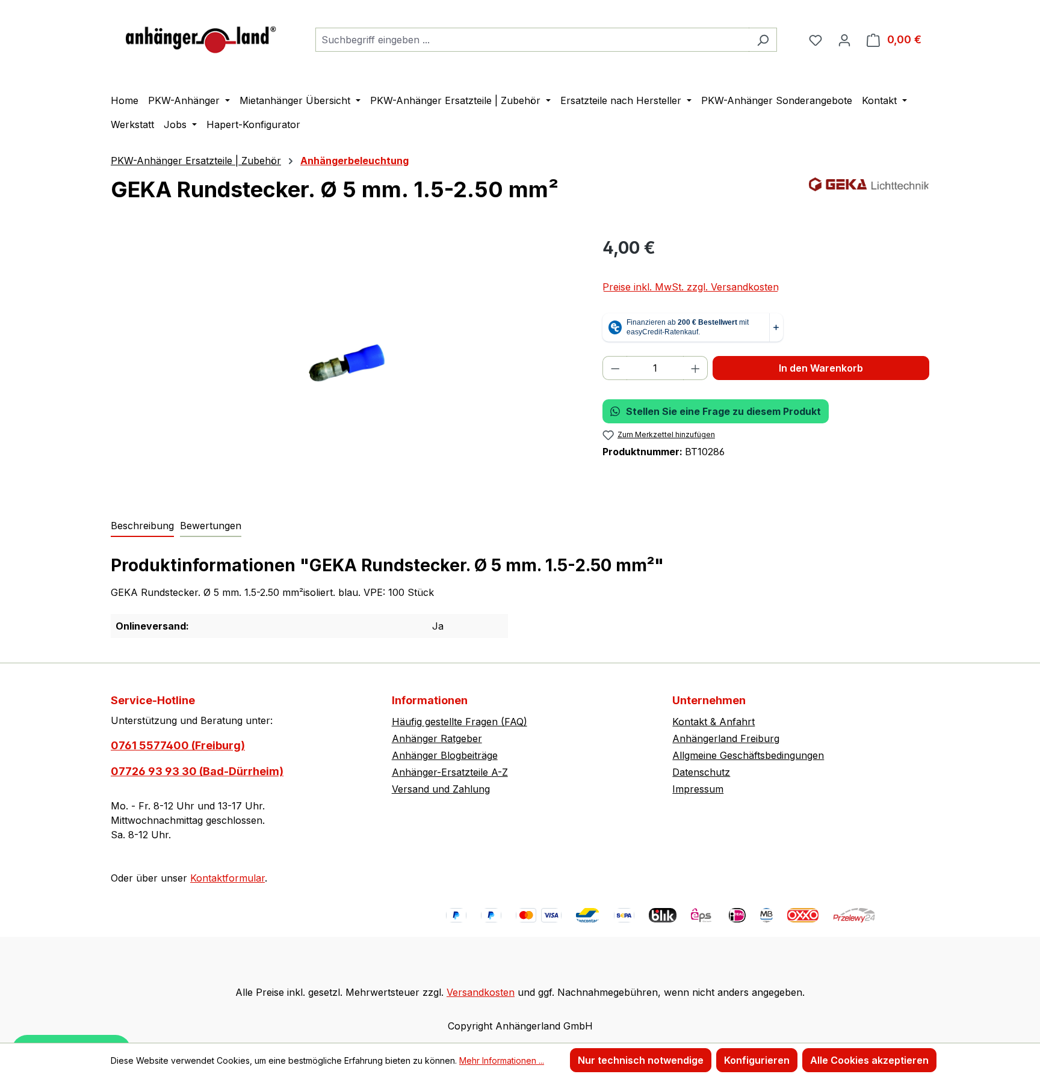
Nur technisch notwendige (641, 1060)
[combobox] (532, 40)
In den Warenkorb (821, 368)
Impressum (697, 789)
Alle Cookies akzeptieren (869, 1060)
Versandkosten (481, 992)
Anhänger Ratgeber (437, 738)
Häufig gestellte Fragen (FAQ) (459, 722)
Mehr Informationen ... (501, 1060)
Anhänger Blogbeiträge (445, 755)
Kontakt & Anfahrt (713, 722)
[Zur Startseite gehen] (201, 37)
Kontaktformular (227, 878)
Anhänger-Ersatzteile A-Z (450, 772)
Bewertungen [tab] (210, 526)
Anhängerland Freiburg (725, 738)
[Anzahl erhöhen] (695, 368)
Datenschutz (701, 772)
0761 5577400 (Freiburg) (178, 745)
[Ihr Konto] (844, 40)
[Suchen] (763, 40)
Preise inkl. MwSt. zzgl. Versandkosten (690, 287)
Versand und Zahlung (441, 789)
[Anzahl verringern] (615, 368)
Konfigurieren (757, 1060)
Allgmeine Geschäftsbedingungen (748, 755)
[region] (344, 364)
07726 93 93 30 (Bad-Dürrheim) (197, 771)
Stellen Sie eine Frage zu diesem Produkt (723, 411)
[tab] (142, 526)
